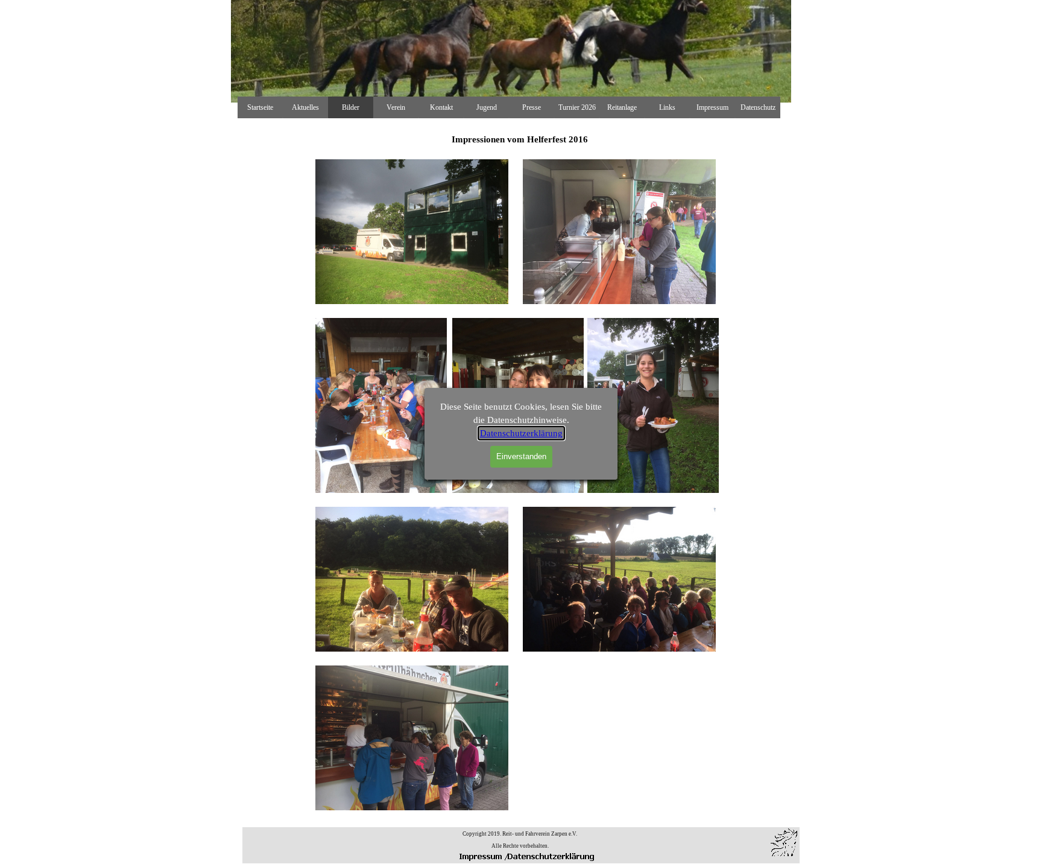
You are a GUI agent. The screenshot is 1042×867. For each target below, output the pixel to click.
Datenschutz (757, 107)
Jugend (486, 107)
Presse (531, 107)
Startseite (260, 107)
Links (667, 107)
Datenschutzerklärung (521, 433)
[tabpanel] (519, 839)
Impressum (712, 107)
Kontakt (441, 107)
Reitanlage (622, 107)
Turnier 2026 (577, 107)
